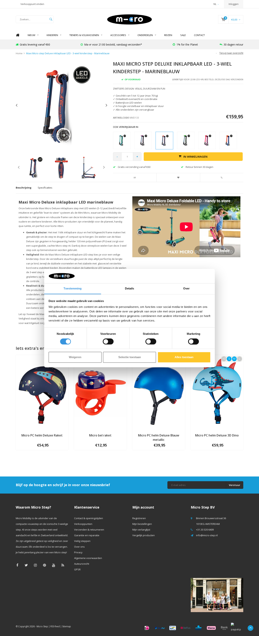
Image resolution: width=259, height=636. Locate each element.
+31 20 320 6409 (205, 529)
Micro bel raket (100, 435)
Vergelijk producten (143, 535)
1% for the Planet (187, 44)
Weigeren (75, 357)
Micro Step (42, 626)
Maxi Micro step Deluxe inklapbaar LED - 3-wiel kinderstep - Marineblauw (67, 53)
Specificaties (45, 187)
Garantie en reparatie (86, 535)
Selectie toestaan (129, 357)
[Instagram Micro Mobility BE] (35, 565)
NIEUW (31, 35)
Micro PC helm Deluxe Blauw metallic (158, 437)
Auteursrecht (81, 563)
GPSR (77, 569)
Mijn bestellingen (142, 524)
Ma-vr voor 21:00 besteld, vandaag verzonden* (113, 44)
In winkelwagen (195, 156)
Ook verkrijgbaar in (125, 127)
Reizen (168, 35)
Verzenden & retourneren (89, 529)
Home (17, 35)
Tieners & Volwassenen (84, 35)
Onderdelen (145, 35)
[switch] (108, 341)
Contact (199, 35)
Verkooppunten (83, 524)
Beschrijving (23, 187)
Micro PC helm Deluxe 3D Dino (217, 435)
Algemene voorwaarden (88, 558)
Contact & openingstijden (88, 518)
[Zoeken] (51, 19)
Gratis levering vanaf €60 (35, 44)
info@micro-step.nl (207, 535)
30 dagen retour (233, 44)
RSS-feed (55, 626)
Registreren (139, 518)
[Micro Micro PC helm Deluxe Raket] (42, 392)
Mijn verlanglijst (141, 529)
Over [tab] (186, 288)
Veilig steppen (82, 541)
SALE (183, 35)
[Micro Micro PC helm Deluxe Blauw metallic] (158, 392)
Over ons (79, 546)
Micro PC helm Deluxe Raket (42, 435)
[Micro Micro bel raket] (100, 392)
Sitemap (66, 626)
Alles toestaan (184, 357)
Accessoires (118, 35)
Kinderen (52, 35)
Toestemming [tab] (73, 288)
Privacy (78, 552)
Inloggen (234, 4)
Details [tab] (129, 288)
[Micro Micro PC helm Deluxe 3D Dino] (217, 392)
